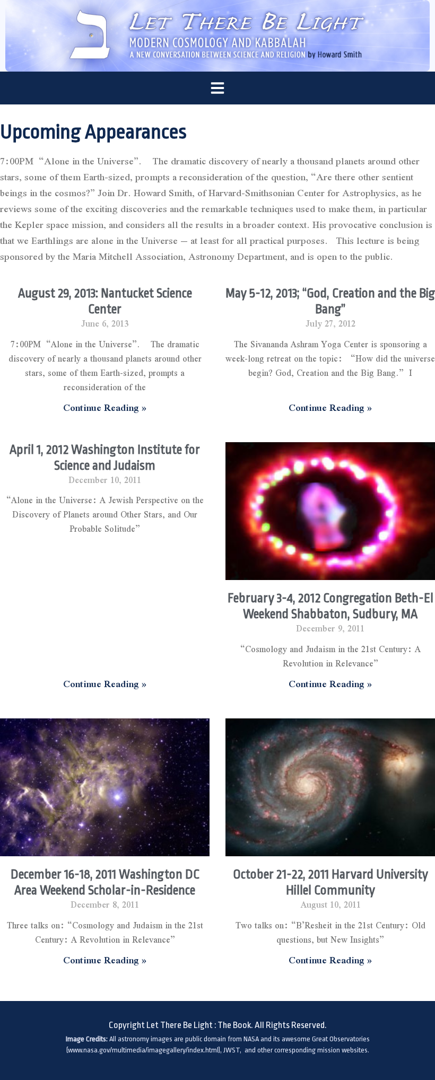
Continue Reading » (104, 407)
